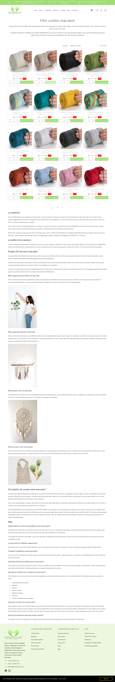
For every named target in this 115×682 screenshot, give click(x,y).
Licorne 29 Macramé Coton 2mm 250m (20, 113)
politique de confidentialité (93, 642)
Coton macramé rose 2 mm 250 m (70, 190)
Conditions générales (91, 646)
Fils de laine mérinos (37, 639)
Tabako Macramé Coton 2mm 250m (70, 113)
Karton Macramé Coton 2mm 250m (45, 75)
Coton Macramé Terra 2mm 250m (20, 190)
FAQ (59, 646)
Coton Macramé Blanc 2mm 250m (45, 152)
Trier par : (65, 45)
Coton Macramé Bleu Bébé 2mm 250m (45, 190)
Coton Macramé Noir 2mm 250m (70, 75)
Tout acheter (35, 633)
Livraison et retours (91, 636)
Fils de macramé (36, 642)
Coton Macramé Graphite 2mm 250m (70, 152)
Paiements (88, 639)
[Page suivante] (62, 207)
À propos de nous (63, 633)
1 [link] (52, 207)
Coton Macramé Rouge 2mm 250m (95, 190)
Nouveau (34, 636)
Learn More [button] (62, 678)
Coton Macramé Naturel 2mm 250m (19, 75)
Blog (59, 649)
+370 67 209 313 (13, 661)
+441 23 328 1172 (14, 663)
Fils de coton (35, 646)
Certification (62, 639)
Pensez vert (61, 642)
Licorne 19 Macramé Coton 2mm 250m (95, 113)
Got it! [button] (106, 678)
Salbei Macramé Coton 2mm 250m (95, 75)
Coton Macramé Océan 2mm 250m (20, 152)
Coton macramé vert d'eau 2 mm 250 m (45, 113)
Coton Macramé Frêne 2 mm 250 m (95, 152)
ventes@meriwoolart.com (16, 666)
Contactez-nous (89, 633)
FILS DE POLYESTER (37, 649)
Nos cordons (62, 636)
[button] (97, 10)
